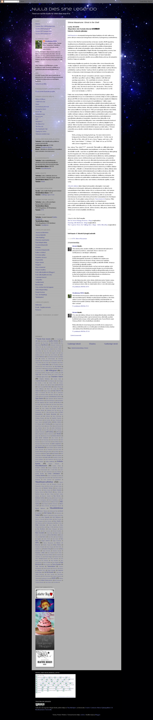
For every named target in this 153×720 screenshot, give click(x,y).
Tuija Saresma (39, 566)
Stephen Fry (38, 548)
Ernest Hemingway (50, 400)
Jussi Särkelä (58, 447)
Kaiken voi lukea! (40, 252)
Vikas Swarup (50, 574)
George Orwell (56, 408)
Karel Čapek (46, 453)
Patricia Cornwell (39, 519)
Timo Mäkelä (55, 562)
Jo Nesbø (58, 434)
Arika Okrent (38, 362)
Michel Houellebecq (53, 500)
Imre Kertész (47, 420)
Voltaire (37, 578)
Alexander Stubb (57, 347)
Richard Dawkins (57, 531)
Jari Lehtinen (38, 428)
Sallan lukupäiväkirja (41, 289)
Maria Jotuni (50, 486)
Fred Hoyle (54, 404)
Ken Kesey (58, 459)
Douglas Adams (47, 390)
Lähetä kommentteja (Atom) (79, 348)
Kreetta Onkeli (57, 465)
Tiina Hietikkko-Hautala (41, 558)
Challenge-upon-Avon (47, 195)
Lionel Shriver (55, 477)
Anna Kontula (53, 354)
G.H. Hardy (44, 406)
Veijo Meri (58, 572)
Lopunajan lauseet (40, 277)
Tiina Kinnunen (54, 558)
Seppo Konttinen (57, 540)
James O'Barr (49, 426)
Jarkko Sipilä (38, 429)
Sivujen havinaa (40, 292)
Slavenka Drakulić (39, 546)
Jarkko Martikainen (56, 428)
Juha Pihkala (56, 441)
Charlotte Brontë (40, 381)
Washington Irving (45, 578)
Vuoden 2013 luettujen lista (43, 31)
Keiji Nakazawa (49, 459)
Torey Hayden (56, 564)
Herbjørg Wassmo (39, 418)
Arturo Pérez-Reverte (47, 366)
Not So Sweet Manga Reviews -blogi (80, 220)
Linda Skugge (38, 477)
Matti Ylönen (50, 494)
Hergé (48, 418)
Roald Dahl (50, 533)
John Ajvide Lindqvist (41, 437)
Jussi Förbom (50, 447)
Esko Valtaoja (49, 402)
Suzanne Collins (40, 552)
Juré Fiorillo (58, 445)
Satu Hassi (55, 538)
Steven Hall (55, 548)
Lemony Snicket (40, 475)
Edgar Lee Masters (40, 392)
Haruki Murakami (51, 414)
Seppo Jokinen (45, 540)
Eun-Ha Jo (58, 402)
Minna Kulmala (45, 505)
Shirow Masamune (81, 238)
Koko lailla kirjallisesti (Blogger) (45, 272)
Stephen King (47, 548)
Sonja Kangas (49, 546)
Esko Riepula (60, 400)
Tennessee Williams (48, 554)
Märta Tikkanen (44, 511)
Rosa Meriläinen (53, 535)
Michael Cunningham (40, 500)
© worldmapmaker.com (62, 696)
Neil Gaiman (48, 513)
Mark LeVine (58, 488)
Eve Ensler (38, 404)
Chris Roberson (51, 380)
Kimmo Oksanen (54, 463)
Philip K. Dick (58, 523)
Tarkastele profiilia (40, 84)
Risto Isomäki (39, 533)
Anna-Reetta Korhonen (52, 356)
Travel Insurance (71, 696)
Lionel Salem (47, 477)
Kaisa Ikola (48, 451)
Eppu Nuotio (39, 398)
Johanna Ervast (46, 435)
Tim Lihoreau (44, 560)
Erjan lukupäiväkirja (41, 242)
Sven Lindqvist (51, 552)
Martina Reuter (39, 492)
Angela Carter (55, 352)
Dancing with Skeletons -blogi (77, 223)
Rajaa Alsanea (59, 527)
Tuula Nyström (47, 568)
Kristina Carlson (40, 467)
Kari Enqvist (55, 453)
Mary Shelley (58, 492)
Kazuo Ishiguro (39, 459)
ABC (36, 341)
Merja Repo (49, 498)
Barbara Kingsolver (49, 368)
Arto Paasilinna (55, 364)
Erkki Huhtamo (40, 400)
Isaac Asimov (38, 422)
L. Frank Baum (54, 469)
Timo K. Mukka (46, 562)
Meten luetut (39, 284)
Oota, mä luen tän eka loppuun (44, 287)
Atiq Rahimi (58, 366)
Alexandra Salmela (40, 349)
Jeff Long (58, 432)
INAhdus (38, 247)
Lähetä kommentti (75, 335)
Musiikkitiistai (56, 508)
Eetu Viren (50, 392)
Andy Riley (47, 352)
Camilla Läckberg (54, 372)
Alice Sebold (50, 349)
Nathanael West (54, 511)
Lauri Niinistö (57, 471)
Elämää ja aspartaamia (42, 240)
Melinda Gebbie (39, 498)
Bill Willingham (51, 371)
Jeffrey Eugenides (39, 433)
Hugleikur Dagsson (56, 418)
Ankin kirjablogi (40, 237)
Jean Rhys (46, 429)
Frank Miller (46, 404)
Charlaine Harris (57, 377)
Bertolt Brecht (40, 370)
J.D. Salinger (38, 424)
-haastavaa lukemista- (42, 232)
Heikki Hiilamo (46, 416)
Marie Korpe (58, 486)
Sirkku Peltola (57, 545)
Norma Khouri (54, 515)
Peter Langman (39, 521)
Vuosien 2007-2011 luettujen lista (45, 26)
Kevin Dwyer (39, 461)
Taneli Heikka (38, 554)
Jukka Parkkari (38, 445)
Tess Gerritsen (58, 554)
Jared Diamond (58, 426)
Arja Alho (46, 362)
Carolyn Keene (57, 374)
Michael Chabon (57, 498)
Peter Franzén (58, 519)
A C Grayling (58, 339)
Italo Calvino (57, 422)
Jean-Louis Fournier (56, 429)
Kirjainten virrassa (41, 257)
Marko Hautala (57, 490)
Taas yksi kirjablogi (41, 294)
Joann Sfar (38, 435)
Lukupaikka (38, 280)
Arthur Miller (45, 364)
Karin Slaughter (47, 455)
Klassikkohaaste (46, 168)
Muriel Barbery (40, 508)
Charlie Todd (57, 379)
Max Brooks (57, 496)
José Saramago (45, 439)
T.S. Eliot (59, 552)
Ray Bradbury (41, 529)
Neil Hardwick (58, 513)
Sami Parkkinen (59, 536)
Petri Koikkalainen (48, 523)
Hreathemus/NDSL (78, 293)
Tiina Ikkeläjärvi (71, 707)
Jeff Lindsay (50, 432)
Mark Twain (38, 490)
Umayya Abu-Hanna (58, 568)
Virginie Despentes (57, 576)
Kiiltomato (38, 305)
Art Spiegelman (54, 362)
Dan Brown (60, 385)
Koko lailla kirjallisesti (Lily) (43, 275)
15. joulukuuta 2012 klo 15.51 (80, 306)
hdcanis (74, 246)
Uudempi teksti (74, 344)
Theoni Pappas (48, 556)
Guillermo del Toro (52, 410)
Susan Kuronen (46, 550)
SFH (73, 238)
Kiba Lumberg (50, 461)
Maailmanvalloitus (46, 147)
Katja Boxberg (58, 455)
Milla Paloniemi (54, 503)
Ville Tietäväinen (47, 576)
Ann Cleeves (45, 354)
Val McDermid (48, 572)
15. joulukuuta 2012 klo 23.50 (81, 331)
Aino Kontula (54, 343)
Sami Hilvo (51, 536)
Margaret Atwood (56, 484)
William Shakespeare (46, 580)
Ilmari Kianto (38, 420)
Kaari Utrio (58, 449)
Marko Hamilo (47, 490)
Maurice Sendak (46, 496)
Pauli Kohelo (49, 519)
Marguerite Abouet (40, 486)
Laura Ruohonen (47, 471)
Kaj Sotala (55, 451)
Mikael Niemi (55, 501)
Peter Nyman (48, 521)
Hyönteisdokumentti (41, 245)
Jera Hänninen (49, 433)
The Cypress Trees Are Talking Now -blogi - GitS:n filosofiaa (87, 225)
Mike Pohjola (45, 503)
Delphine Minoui (57, 386)
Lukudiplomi (44, 225)
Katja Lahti (47, 457)
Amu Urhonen (57, 350)
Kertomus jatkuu (40, 255)
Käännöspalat (44, 469)
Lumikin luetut (39, 282)
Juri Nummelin (39, 447)
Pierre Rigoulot (53, 525)
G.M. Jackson (53, 406)
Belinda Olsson (59, 368)
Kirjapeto (38, 265)
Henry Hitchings (57, 416)
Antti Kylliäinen (46, 360)
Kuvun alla (38, 111)
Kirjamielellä (39, 260)
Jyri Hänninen (49, 449)
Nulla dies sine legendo (64, 9)
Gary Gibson (45, 408)
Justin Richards (39, 449)
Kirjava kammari (40, 267)
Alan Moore (44, 345)
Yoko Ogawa (48, 582)
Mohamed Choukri (56, 505)
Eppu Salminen (49, 398)
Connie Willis (52, 382)
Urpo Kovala (51, 570)
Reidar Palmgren (52, 529)
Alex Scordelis (47, 347)
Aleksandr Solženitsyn (56, 345)
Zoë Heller (55, 582)
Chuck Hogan (59, 380)
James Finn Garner (40, 426)
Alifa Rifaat (38, 350)
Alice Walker (58, 349)
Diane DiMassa (39, 388)
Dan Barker (52, 384)
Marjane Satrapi (48, 488)
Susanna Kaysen (57, 550)
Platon (43, 527)
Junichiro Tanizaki (48, 445)
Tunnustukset (51, 566)
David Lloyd (40, 386)
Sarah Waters (47, 538)
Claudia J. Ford (41, 382)
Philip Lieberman (40, 525)
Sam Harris (43, 537)
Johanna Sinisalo (56, 435)
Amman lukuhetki (40, 235)
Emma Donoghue (45, 396)
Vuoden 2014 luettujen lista (43, 33)
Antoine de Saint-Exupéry (48, 358)
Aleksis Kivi (38, 347)
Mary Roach (48, 492)
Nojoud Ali (46, 515)
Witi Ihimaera (58, 580)
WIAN (54, 578)
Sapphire (39, 538)
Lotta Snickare (47, 479)
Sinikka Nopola (47, 544)
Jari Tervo (46, 428)
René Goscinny (46, 531)
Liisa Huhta (59, 475)
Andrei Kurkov (38, 352)
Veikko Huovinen (39, 574)
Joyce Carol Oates (46, 441)
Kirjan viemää (39, 262)
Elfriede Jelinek (45, 394)
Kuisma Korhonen (52, 467)
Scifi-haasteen (72, 35)
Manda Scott (45, 484)
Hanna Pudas (54, 412)
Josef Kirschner (54, 439)
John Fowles (55, 437)
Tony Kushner (47, 564)
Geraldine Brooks (39, 410)
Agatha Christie (53, 341)
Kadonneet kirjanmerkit (42, 250)
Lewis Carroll (50, 475)
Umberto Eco (41, 570)
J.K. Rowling (46, 424)
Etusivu (92, 344)
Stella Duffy (58, 546)
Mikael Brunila (46, 501)
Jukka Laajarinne (56, 443)
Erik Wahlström (59, 398)
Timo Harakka (54, 560)
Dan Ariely (45, 384)
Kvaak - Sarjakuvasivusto (43, 307)
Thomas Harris (58, 556)
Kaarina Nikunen (39, 451)
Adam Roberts (43, 341)
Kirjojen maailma (40, 270)
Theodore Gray (39, 556)
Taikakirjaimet (39, 297)
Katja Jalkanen (39, 457)
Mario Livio (38, 488)
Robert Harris (58, 533)
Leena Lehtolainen (54, 473)
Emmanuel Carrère (56, 396)
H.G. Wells (46, 412)
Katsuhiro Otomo (57, 457)
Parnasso (38, 310)
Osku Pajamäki (45, 517)
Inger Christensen (57, 420)
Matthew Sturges (39, 494)
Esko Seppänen (40, 402)
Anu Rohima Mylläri (57, 360)
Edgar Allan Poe (56, 390)
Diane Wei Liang (51, 388)
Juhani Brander (46, 443)
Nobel (43, 181)
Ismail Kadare (48, 422)
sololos (82, 715)
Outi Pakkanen (56, 517)
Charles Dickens (44, 379)
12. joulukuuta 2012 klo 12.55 (80, 286)
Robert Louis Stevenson (41, 534)
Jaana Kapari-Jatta (56, 424)
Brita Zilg (45, 372)
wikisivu (73, 186)
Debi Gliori (48, 387)
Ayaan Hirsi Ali (39, 368)
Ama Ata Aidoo (48, 350)
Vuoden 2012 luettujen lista (43, 29)
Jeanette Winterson (40, 431)
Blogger (97, 715)
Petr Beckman (38, 523)
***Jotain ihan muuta (42, 339)
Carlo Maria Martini (46, 374)
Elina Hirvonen (54, 394)
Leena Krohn (39, 473)
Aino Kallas (46, 343)
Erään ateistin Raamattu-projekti (45, 91)
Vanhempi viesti (111, 344)
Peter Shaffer (57, 521)
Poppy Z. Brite (50, 527)
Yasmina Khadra (39, 582)
